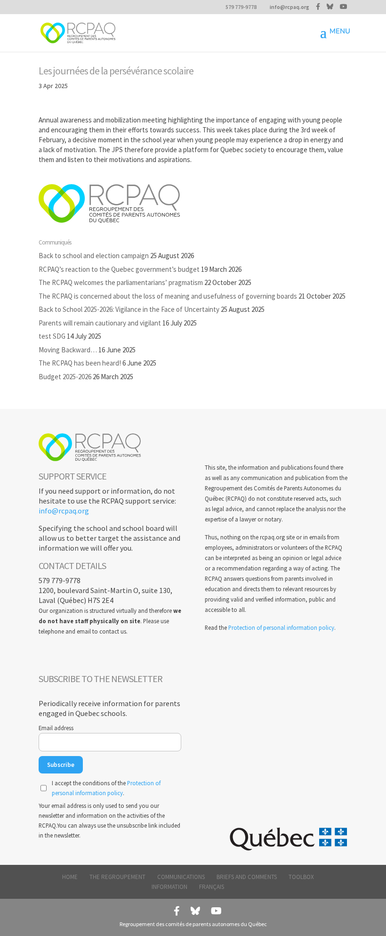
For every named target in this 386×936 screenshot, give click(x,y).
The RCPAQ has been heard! (80, 362)
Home (70, 877)
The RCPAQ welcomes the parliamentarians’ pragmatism (121, 282)
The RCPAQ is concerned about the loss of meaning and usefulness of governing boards (168, 296)
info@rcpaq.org (64, 510)
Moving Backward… (68, 349)
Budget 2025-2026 (65, 376)
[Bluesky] (330, 6)
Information (169, 887)
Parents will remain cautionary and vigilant (100, 322)
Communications (181, 877)
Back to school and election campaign (94, 255)
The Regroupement (117, 877)
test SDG (52, 336)
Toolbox (301, 877)
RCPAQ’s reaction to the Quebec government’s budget (119, 269)
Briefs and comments (247, 877)
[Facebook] (318, 6)
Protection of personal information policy (281, 627)
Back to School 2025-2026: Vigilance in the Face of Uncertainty (129, 309)
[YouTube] (343, 6)
